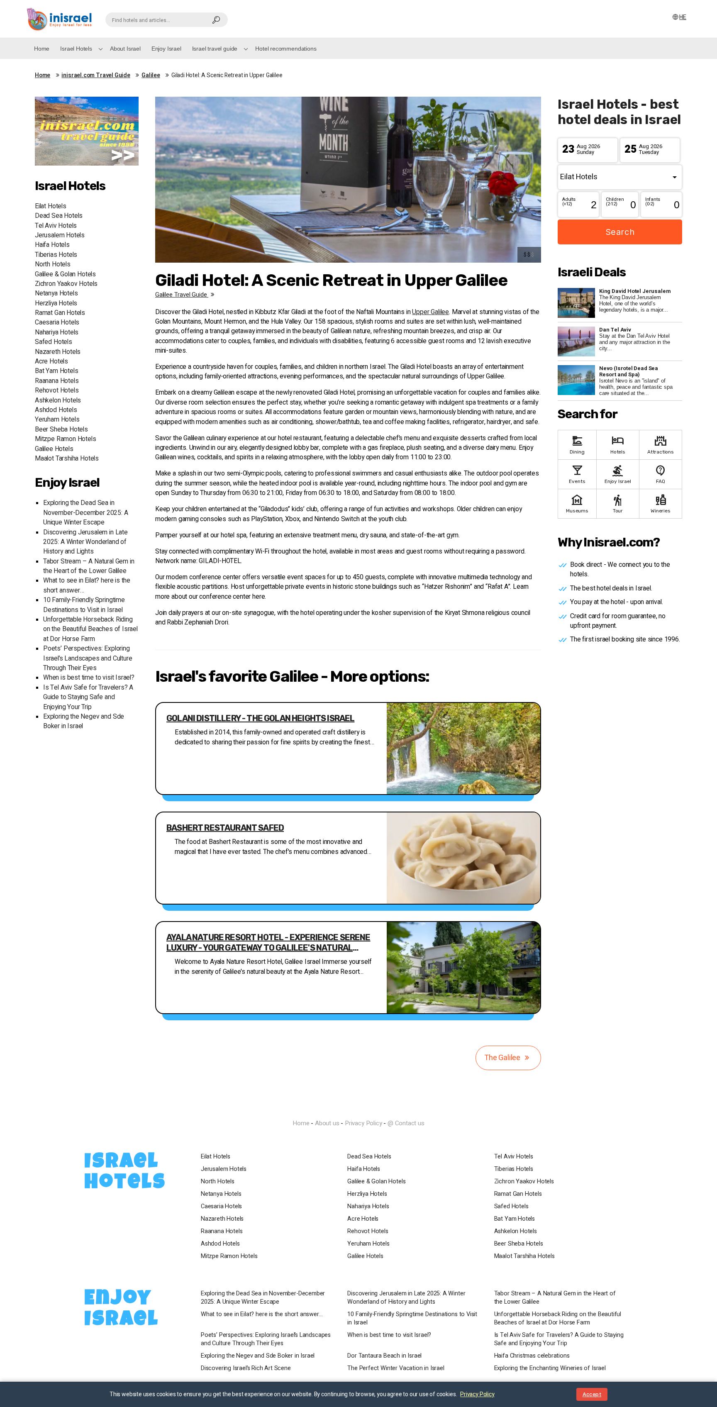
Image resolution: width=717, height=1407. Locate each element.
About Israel (125, 48)
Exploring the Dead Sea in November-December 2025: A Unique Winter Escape (85, 512)
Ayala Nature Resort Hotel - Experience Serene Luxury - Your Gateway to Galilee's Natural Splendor (268, 942)
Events (577, 473)
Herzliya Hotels (56, 303)
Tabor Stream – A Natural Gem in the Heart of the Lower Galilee (88, 566)
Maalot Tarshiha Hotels (67, 458)
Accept (592, 1394)
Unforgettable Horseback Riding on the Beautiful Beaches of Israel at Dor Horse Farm (90, 629)
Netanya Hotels (56, 293)
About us (327, 1123)
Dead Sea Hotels (59, 216)
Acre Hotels (51, 361)
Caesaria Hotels (57, 322)
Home (41, 48)
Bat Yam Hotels (56, 371)
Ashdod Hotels (56, 410)
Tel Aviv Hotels (56, 226)
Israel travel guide (215, 48)
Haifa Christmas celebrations (532, 1356)
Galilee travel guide (181, 294)
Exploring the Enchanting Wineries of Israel (550, 1368)
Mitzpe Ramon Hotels (65, 439)
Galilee (150, 75)
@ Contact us (406, 1123)
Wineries (661, 503)
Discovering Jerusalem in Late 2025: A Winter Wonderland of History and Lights (85, 542)
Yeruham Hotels (57, 419)
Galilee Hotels (54, 449)
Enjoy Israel (166, 48)
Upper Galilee (430, 312)
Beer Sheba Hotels (61, 429)
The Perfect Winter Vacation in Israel (395, 1368)
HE (682, 17)
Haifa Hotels (52, 245)
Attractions (660, 444)
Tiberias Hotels (56, 255)
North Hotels (53, 264)
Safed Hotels (53, 342)
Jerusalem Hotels (60, 235)
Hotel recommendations (285, 48)
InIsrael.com (358, 1108)
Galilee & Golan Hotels (65, 274)
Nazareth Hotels (57, 352)
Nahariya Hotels (56, 332)
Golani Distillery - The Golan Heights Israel (260, 718)
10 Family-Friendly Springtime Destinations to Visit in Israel (84, 604)
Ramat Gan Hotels (60, 313)
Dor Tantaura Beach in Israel (384, 1356)
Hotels (617, 444)
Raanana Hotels (56, 381)
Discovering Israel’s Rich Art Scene (246, 1368)
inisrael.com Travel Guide (95, 75)
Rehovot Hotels (56, 390)
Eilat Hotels (50, 206)
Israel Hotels (76, 48)
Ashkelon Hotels (58, 400)
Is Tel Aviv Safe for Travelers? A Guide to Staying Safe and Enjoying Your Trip (88, 697)
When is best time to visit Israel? (88, 678)
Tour (618, 503)
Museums (577, 503)
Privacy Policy (363, 1123)
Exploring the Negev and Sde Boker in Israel (258, 1356)
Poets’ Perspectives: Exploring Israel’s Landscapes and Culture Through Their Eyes (87, 658)
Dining (577, 444)
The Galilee (503, 1057)
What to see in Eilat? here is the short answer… (262, 1314)
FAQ (660, 473)
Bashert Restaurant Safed (225, 828)
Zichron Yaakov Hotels (66, 284)
